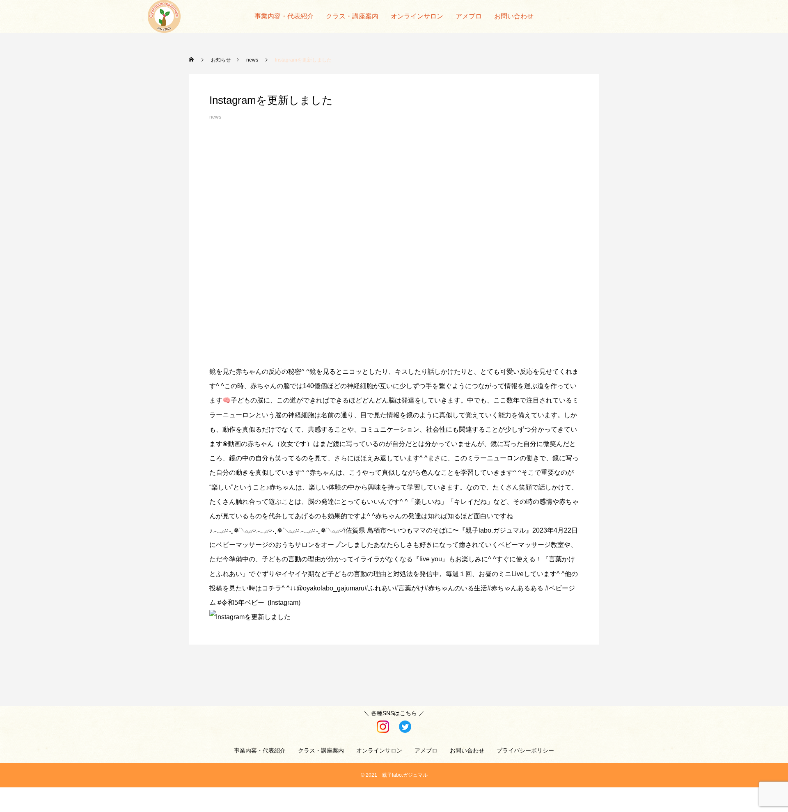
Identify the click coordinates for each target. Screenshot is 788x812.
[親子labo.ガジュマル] (164, 16)
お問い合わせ (514, 16)
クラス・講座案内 (352, 16)
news (215, 117)
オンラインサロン (417, 16)
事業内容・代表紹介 (284, 16)
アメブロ (469, 16)
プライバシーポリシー (525, 750)
